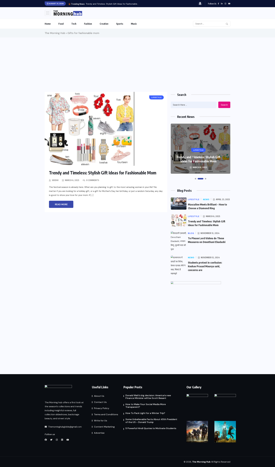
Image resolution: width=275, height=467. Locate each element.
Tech (73, 23)
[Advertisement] (137, 59)
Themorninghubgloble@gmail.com (65, 426)
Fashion (88, 23)
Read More (61, 204)
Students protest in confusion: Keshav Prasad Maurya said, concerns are (205, 266)
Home (48, 23)
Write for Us (100, 420)
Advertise (99, 432)
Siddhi (55, 180)
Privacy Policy (101, 408)
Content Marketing (104, 426)
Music (134, 23)
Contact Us (100, 402)
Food (61, 23)
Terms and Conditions (106, 414)
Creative (104, 23)
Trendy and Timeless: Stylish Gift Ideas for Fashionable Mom (102, 172)
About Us (99, 395)
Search (224, 104)
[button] (195, 178)
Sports (119, 23)
